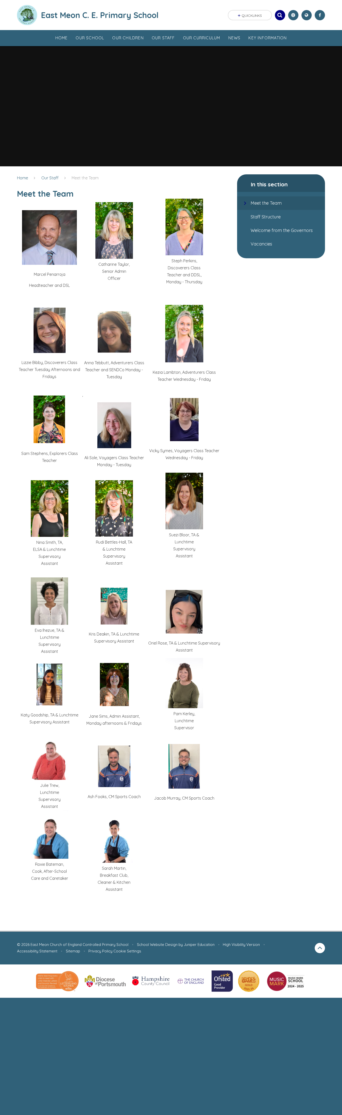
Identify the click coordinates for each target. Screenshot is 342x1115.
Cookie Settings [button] (127, 951)
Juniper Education (199, 944)
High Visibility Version (241, 944)
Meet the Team (85, 177)
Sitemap (73, 951)
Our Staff (50, 177)
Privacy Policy (100, 951)
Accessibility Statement (37, 951)
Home (22, 177)
